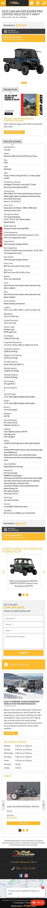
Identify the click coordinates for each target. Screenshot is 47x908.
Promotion (10, 89)
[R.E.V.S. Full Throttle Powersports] (17, 3)
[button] (3, 571)
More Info (23, 823)
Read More (10, 733)
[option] (23, 571)
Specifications (12, 141)
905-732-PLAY (26, 868)
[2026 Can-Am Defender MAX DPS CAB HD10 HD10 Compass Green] (23, 567)
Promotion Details (14, 132)
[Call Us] (44, 3)
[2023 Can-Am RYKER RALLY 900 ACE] (23, 791)
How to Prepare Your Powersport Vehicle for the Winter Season (22, 703)
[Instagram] (26, 875)
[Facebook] (21, 875)
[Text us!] (38, 903)
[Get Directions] (38, 3)
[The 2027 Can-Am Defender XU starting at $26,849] (23, 105)
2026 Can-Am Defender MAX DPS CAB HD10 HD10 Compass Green (23, 582)
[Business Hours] (32, 3)
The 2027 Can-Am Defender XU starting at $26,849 (19, 120)
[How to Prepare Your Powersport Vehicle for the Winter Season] (23, 686)
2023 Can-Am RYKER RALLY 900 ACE (23, 806)
